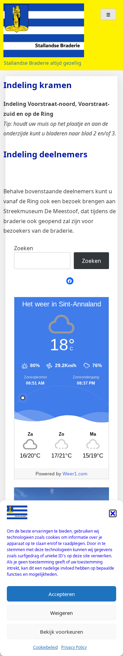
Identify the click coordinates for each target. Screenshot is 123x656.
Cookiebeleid (45, 647)
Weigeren (61, 612)
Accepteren (62, 594)
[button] (112, 513)
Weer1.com (75, 473)
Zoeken (23, 248)
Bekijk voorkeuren (61, 631)
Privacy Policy (74, 647)
